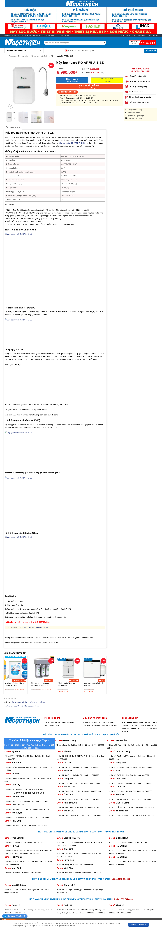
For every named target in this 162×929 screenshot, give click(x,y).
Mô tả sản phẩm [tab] (12, 127)
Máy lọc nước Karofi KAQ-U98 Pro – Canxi (14, 684)
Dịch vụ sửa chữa (138, 35)
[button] (150, 51)
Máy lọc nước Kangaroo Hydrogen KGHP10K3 (40, 684)
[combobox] (75, 43)
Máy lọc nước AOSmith (15, 706)
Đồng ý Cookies (138, 924)
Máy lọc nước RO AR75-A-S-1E (72, 143)
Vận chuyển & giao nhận (135, 116)
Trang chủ (12, 56)
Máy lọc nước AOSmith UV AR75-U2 (94, 684)
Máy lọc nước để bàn (37, 702)
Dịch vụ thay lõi (125, 35)
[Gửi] (104, 43)
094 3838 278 (148, 42)
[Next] (50, 85)
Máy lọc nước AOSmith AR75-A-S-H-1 (66, 684)
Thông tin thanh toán (134, 113)
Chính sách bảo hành (134, 119)
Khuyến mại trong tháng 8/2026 (78, 50)
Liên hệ (155, 35)
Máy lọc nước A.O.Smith (39, 56)
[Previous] (10, 85)
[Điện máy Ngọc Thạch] (22, 43)
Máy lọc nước (23, 56)
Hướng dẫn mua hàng (134, 110)
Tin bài (148, 35)
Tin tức (94, 50)
